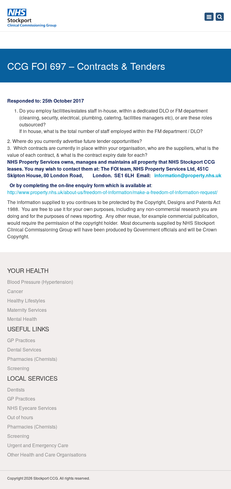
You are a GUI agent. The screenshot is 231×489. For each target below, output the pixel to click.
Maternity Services (27, 309)
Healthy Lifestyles (26, 300)
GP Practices (21, 340)
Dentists (16, 389)
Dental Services (24, 349)
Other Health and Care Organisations (46, 454)
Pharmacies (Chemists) (32, 358)
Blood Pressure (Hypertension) (40, 281)
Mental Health (22, 318)
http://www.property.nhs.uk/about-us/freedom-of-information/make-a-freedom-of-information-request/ (112, 192)
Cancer (15, 291)
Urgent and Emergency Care (37, 445)
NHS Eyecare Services (32, 407)
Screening (18, 368)
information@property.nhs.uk (187, 175)
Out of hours (20, 417)
